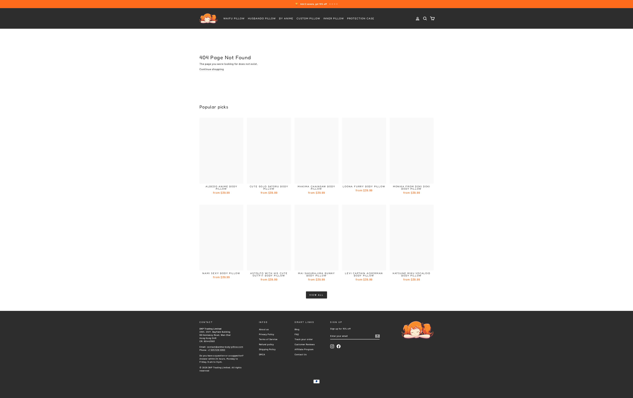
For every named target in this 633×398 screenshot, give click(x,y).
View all (316, 295)
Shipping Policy (267, 349)
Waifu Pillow (234, 18)
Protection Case (360, 18)
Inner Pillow (333, 18)
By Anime (286, 18)
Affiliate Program (304, 349)
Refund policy (266, 344)
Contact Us (301, 354)
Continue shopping (211, 69)
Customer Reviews (305, 344)
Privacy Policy (266, 334)
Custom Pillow (308, 18)
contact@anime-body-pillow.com (225, 346)
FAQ (297, 334)
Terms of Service (268, 339)
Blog (297, 329)
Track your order (304, 339)
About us (264, 329)
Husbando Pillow (262, 18)
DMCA (262, 354)
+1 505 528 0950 (216, 349)
